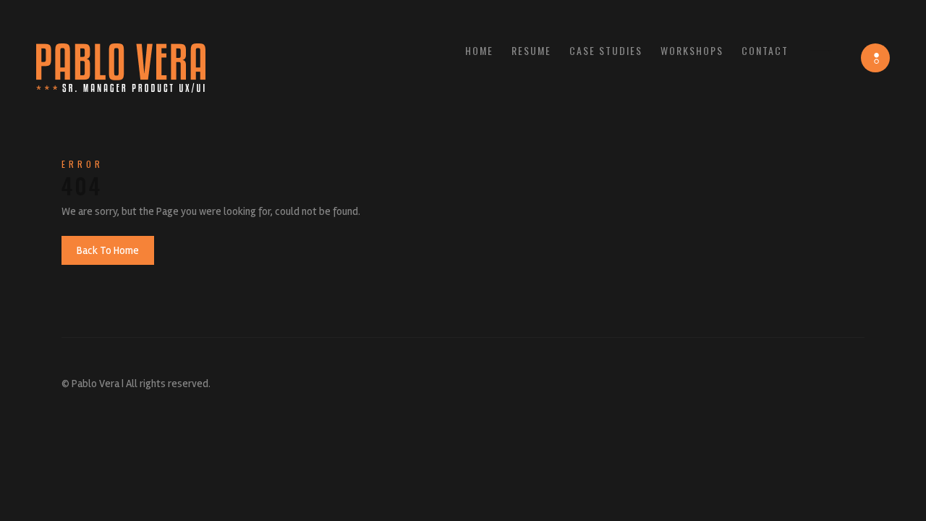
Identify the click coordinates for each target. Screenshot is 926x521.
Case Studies (605, 50)
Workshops (691, 50)
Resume (531, 50)
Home (479, 50)
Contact (765, 50)
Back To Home (108, 250)
